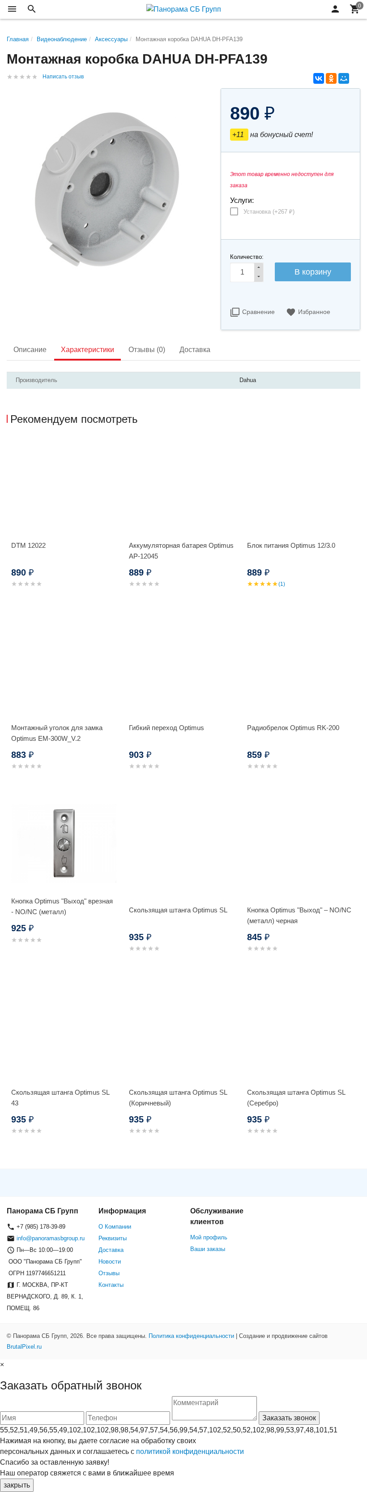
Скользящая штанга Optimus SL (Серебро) (296, 1097)
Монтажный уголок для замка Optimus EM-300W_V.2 (56, 733)
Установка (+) (268, 211)
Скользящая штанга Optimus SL (178, 910)
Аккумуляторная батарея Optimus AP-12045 (181, 551)
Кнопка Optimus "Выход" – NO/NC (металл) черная (299, 915)
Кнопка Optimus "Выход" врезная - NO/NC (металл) (62, 906)
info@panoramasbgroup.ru (51, 1238)
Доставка (111, 1250)
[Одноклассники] (331, 78)
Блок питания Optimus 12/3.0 (291, 545)
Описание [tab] (30, 349)
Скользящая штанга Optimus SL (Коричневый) (178, 1097)
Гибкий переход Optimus (166, 727)
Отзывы (108, 1273)
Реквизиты (112, 1238)
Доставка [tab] (194, 349)
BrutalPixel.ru (24, 1346)
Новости (109, 1261)
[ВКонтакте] (318, 78)
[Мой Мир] (343, 78)
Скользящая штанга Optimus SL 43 (60, 1097)
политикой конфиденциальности (190, 1451)
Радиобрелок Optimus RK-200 (293, 727)
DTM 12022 (28, 545)
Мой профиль (208, 1237)
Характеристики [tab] (87, 349)
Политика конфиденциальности (191, 1336)
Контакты (111, 1284)
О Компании (114, 1226)
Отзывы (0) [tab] (146, 349)
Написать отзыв (63, 76)
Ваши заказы (207, 1249)
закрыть (17, 1485)
